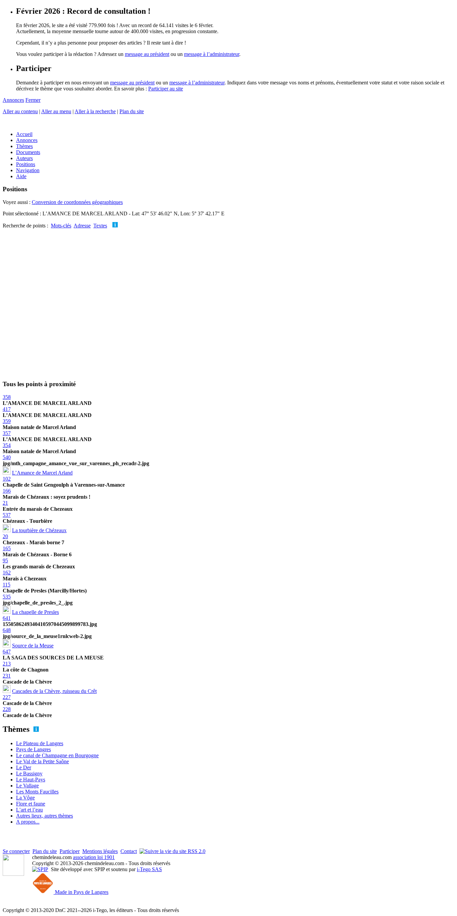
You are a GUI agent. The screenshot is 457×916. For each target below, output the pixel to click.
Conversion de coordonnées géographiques (77, 202)
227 (7, 697)
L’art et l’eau (29, 810)
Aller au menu (56, 111)
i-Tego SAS (149, 869)
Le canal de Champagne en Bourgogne (57, 755)
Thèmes (24, 146)
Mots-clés (61, 225)
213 (7, 663)
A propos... (27, 822)
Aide (21, 176)
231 (7, 676)
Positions (25, 164)
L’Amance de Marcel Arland (42, 473)
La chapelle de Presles (35, 612)
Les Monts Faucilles (37, 791)
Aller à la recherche (95, 111)
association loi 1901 (94, 857)
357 (7, 433)
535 (7, 597)
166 (7, 491)
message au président (147, 54)
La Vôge (25, 797)
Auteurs (24, 158)
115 (6, 584)
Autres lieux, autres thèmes (44, 816)
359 (7, 421)
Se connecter (16, 851)
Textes (100, 225)
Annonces (13, 100)
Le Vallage (27, 785)
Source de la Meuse (33, 645)
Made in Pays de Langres (81, 892)
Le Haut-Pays (30, 779)
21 (5, 503)
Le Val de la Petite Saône (42, 761)
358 (7, 397)
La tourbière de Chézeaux (39, 530)
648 (7, 630)
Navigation (27, 170)
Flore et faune (30, 803)
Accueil (24, 134)
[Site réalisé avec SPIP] (40, 869)
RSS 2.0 (195, 851)
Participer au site (165, 88)
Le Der (23, 767)
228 (7, 709)
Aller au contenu (20, 111)
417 (7, 409)
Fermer (32, 100)
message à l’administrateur (211, 54)
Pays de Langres (33, 749)
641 (7, 618)
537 (7, 515)
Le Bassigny (29, 773)
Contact (128, 851)
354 (7, 445)
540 (7, 457)
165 (7, 548)
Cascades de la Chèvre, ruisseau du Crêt (54, 691)
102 (7, 479)
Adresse (82, 225)
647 (7, 651)
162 (7, 572)
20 (5, 536)
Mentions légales (100, 851)
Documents (28, 152)
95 (5, 560)
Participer (70, 851)
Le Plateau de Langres (39, 743)
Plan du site (131, 111)
